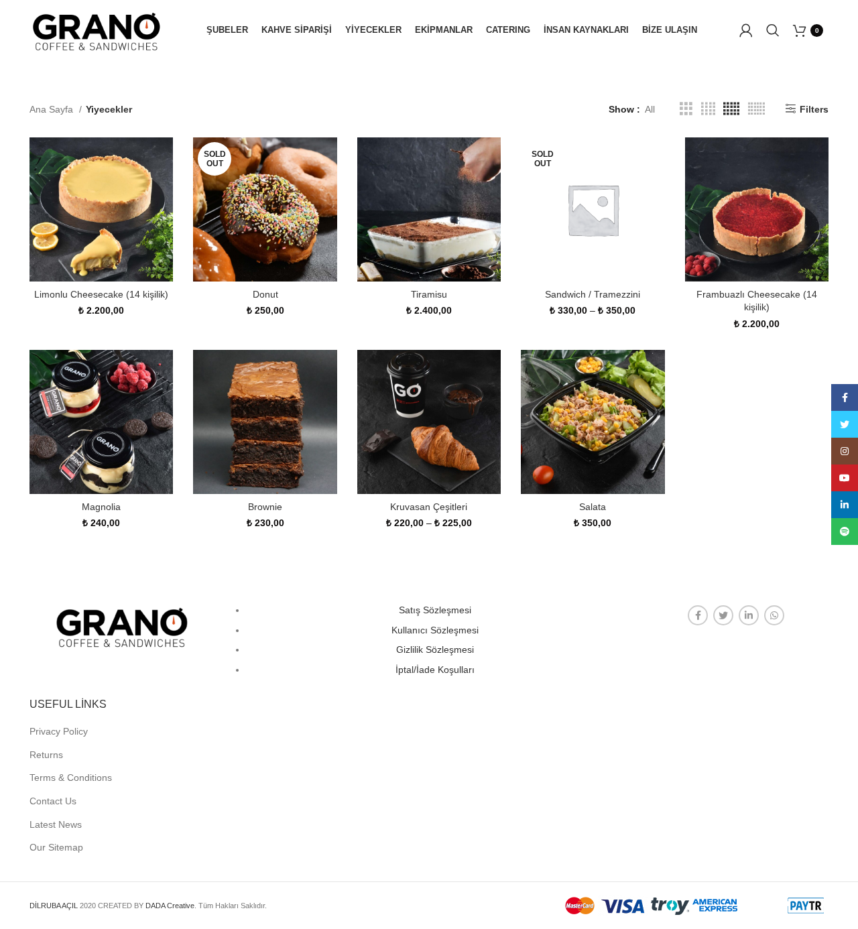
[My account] (746, 30)
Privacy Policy (58, 731)
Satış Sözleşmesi (435, 610)
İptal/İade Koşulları (435, 669)
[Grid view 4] (708, 109)
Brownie (265, 506)
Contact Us (52, 801)
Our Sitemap (56, 847)
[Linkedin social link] (749, 615)
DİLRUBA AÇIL (53, 906)
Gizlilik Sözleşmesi (435, 649)
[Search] (772, 30)
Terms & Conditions (70, 777)
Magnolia (101, 506)
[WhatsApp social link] (774, 615)
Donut (265, 294)
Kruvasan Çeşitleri (428, 506)
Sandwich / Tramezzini (592, 294)
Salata (592, 506)
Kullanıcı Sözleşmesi (435, 630)
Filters (814, 109)
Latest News (55, 824)
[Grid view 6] (756, 109)
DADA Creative (169, 906)
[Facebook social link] (698, 615)
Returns (46, 754)
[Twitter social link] (723, 615)
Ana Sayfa (52, 109)
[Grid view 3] (686, 109)
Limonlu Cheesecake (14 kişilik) (101, 294)
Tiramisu (429, 294)
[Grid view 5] (731, 109)
